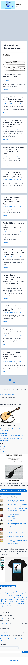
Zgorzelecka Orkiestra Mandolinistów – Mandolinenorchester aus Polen (12, 355)
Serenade (6, 605)
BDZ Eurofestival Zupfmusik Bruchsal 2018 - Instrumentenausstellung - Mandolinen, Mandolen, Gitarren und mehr (17, 510)
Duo (23, 594)
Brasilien (2, 594)
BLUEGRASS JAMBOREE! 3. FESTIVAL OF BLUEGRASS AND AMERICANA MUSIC (13, 175)
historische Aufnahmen (4, 597)
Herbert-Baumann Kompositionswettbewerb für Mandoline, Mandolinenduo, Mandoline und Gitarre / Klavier (13, 279)
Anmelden (2, 446)
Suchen (25, 651)
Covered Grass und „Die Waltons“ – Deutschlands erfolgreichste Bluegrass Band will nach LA (12, 123)
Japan (22, 597)
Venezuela (5, 607)
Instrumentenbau (12, 597)
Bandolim (10, 592)
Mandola (25, 599)
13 (18, 380)
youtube (12, 607)
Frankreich (11, 595)
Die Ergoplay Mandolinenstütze (7, 394)
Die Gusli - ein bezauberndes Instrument (16, 529)
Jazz (26, 597)
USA (1, 607)
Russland (2, 605)
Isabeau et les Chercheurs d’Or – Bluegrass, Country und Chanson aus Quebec (13, 99)
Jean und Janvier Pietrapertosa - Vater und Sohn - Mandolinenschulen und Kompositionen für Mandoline (17, 542)
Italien (18, 597)
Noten (19, 603)
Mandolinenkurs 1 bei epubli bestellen (10, 494)
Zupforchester (4, 609)
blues (25, 592)
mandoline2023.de (4, 623)
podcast (22, 603)
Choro (8, 594)
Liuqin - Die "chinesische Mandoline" (15, 532)
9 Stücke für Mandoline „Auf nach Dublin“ (9, 437)
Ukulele (22, 605)
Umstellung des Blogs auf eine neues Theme (12, 75)
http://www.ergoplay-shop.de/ (7, 401)
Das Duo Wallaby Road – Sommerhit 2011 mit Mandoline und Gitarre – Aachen (12, 201)
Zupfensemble (18, 607)
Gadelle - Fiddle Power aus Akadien (15, 536)
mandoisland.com (4, 635)
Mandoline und (3, 603)
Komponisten (11, 599)
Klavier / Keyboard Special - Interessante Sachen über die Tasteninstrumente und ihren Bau (16, 525)
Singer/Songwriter (13, 605)
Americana (2, 592)
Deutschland (14, 594)
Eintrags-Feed (3, 448)
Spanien (18, 605)
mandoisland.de (3, 632)
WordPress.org (3, 451)
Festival (1, 595)
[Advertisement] (14, 25)
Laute (21, 599)
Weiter (14, 382)
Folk (8, 595)
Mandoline (5, 601)
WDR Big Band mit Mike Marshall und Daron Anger (11, 435)
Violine (9, 607)
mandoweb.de (3, 627)
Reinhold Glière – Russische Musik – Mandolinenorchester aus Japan (13, 226)
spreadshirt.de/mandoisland (8, 586)
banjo (14, 592)
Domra (19, 594)
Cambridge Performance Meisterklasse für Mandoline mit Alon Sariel (14, 252)
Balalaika (5, 592)
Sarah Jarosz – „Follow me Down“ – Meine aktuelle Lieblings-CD (13, 308)
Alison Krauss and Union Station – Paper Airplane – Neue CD (13, 331)
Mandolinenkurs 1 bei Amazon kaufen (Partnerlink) (13, 490)
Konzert (16, 599)
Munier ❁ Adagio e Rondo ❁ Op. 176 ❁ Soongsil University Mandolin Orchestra (14, 150)
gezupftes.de (19, 5)
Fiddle (5, 595)
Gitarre (18, 595)
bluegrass (19, 592)
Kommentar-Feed (4, 449)
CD (5, 594)
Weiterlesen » (6, 89)
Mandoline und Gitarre (12, 603)
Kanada (2, 599)
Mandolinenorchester (17, 601)
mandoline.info (3, 618)
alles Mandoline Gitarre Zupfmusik (11, 79)
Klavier (6, 599)
